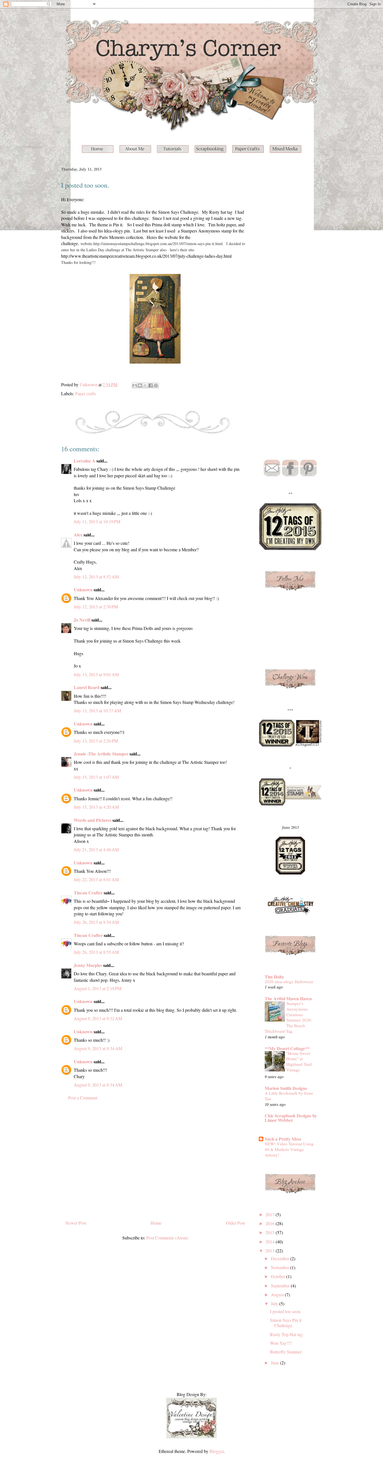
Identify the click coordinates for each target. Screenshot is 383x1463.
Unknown (83, 589)
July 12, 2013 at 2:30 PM (96, 607)
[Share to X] (145, 385)
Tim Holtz (274, 976)
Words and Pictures (92, 820)
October (278, 1276)
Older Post (235, 1223)
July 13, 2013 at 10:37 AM (97, 710)
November (280, 1267)
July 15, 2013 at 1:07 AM (96, 777)
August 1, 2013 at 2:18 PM (97, 988)
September (281, 1285)
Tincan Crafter (88, 892)
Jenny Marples (88, 965)
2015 (271, 1232)
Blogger (216, 1451)
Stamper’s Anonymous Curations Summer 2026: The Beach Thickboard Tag (288, 1017)
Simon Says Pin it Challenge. (285, 1322)
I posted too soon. (285, 1311)
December (280, 1258)
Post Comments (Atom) (167, 1238)
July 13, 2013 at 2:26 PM (96, 741)
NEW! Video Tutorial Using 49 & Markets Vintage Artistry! (289, 1149)
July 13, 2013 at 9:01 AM (96, 674)
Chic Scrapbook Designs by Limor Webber (291, 1117)
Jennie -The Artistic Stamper (101, 753)
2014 (271, 1242)
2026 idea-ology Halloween (289, 981)
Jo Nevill (82, 620)
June (275, 1363)
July (275, 1303)
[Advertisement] (155, 1163)
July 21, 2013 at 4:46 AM (96, 849)
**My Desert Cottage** (287, 1048)
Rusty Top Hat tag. (287, 1334)
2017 (271, 1214)
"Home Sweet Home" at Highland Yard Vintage (299, 1061)
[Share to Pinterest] (156, 385)
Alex (78, 534)
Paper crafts (85, 393)
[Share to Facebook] (150, 385)
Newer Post (75, 1223)
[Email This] (134, 385)
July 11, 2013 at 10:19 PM (97, 521)
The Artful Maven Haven (288, 998)
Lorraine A (84, 460)
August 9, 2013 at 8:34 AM (98, 1048)
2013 (271, 1250)
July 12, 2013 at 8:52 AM (96, 577)
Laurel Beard (87, 687)
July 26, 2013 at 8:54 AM (96, 922)
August (278, 1294)
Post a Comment (82, 1098)
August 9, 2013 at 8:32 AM (98, 1018)
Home (156, 1223)
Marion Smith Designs (286, 1088)
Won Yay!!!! (281, 1343)
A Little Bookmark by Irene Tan (289, 1095)
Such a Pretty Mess (283, 1139)
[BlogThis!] (140, 385)
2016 (271, 1223)
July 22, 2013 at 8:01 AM (96, 879)
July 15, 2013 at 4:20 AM (96, 807)
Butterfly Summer (286, 1352)
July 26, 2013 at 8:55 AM (96, 952)
